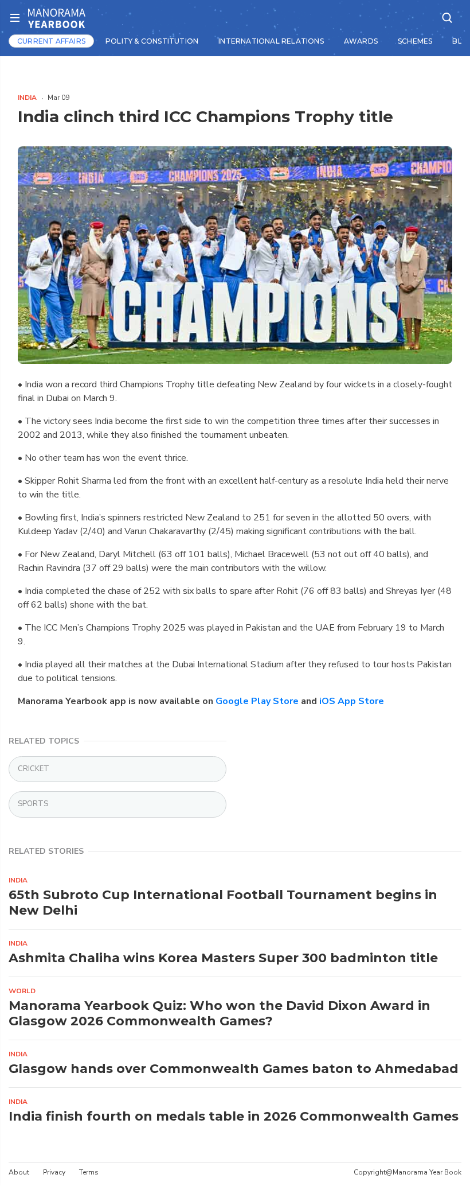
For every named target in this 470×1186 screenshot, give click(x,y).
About (19, 1172)
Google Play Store (257, 701)
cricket (33, 769)
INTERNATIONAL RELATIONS (271, 41)
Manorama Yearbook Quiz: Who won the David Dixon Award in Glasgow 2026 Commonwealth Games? (219, 1013)
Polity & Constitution (151, 41)
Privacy (54, 1172)
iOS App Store (351, 701)
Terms (89, 1172)
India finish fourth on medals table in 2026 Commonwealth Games (234, 1116)
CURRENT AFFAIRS (51, 41)
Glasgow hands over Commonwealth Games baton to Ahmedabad (234, 1068)
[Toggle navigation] (18, 18)
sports (33, 804)
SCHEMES (415, 41)
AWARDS (361, 41)
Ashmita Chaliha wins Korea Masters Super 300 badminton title (223, 958)
